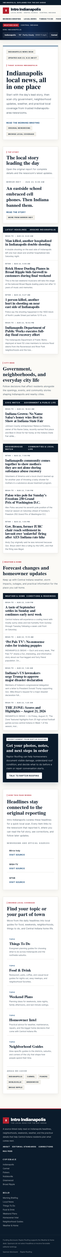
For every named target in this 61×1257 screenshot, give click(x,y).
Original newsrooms (19, 128)
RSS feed (8, 1151)
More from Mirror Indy (20, 217)
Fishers (44, 1077)
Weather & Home (10, 1225)
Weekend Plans (10, 1213)
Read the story (16, 212)
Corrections (46, 1147)
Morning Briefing (12, 19)
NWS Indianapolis (12, 30)
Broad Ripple (15, 1087)
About (6, 1147)
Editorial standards (24, 1147)
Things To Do (46, 19)
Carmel (31, 1077)
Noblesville (15, 1082)
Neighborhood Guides (13, 1221)
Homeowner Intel (10, 1217)
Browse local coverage (21, 134)
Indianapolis (15, 1077)
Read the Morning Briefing (23, 123)
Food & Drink (9, 1209)
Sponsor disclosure (10, 1252)
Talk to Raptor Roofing (24, 775)
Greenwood (32, 1082)
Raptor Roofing (26, 1252)
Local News (30, 19)
